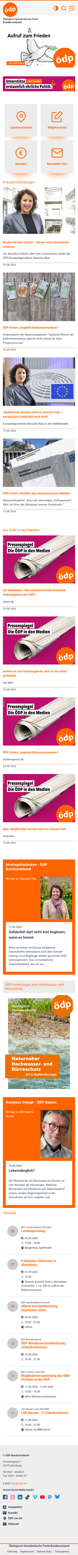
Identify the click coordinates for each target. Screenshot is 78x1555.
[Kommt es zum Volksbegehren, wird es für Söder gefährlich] (39, 663)
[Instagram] (12, 1497)
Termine (9, 1213)
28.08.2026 (37, 1181)
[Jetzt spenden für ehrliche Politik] (39, 83)
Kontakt (13, 1512)
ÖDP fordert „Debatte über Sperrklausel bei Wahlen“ (37, 493)
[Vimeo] (35, 1497)
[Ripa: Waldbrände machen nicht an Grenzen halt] (39, 821)
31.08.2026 (38, 945)
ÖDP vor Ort (15, 1518)
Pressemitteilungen (19, 182)
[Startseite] (10, 9)
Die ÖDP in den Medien (21, 530)
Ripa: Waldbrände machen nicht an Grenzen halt (34, 829)
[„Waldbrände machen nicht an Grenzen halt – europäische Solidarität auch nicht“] (39, 405)
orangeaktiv (15, 1507)
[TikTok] (27, 1497)
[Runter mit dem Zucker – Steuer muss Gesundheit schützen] (39, 233)
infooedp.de (19, 1483)
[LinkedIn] (20, 1497)
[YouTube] (42, 1497)
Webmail (13, 1524)
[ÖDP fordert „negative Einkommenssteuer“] (39, 320)
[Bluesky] (57, 1496)
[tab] (34, 65)
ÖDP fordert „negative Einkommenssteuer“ (31, 327)
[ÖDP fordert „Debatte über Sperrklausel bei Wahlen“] (39, 486)
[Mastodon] (50, 1497)
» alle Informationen (15, 63)
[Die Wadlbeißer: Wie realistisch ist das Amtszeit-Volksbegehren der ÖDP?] (39, 582)
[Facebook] (5, 1497)
